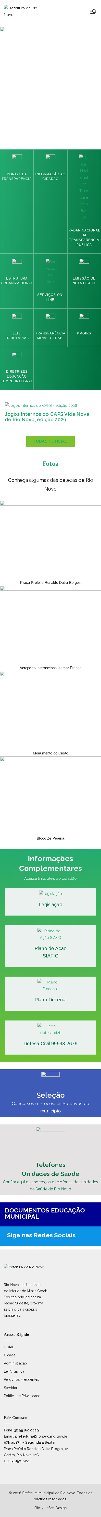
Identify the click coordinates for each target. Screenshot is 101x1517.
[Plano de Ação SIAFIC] (50, 934)
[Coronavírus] (50, 1081)
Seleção (50, 1095)
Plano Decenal (50, 999)
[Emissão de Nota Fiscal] (51, 271)
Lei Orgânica (14, 1371)
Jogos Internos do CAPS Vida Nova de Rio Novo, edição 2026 (47, 416)
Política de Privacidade (22, 1396)
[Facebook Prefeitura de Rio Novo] (89, 1235)
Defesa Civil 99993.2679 (50, 1043)
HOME (9, 1347)
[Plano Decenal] (50, 985)
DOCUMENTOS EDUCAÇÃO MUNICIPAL (45, 1213)
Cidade (9, 1355)
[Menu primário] (93, 11)
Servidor (10, 1388)
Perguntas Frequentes (21, 1379)
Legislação (50, 904)
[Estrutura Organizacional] (17, 263)
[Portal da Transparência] (17, 159)
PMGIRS (84, 333)
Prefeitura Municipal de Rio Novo (48, 1493)
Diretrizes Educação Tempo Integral (17, 376)
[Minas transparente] (51, 318)
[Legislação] (50, 893)
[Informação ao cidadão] (51, 159)
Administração (15, 1363)
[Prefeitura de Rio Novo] (80, 1235)
